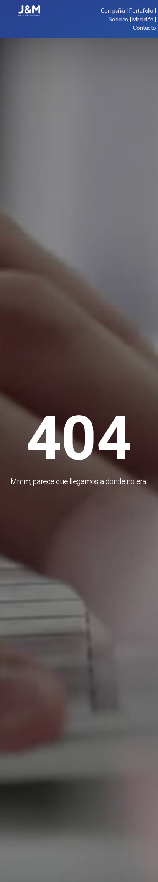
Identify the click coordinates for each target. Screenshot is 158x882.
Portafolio (141, 10)
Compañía (113, 10)
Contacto (144, 27)
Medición (142, 19)
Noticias (118, 19)
